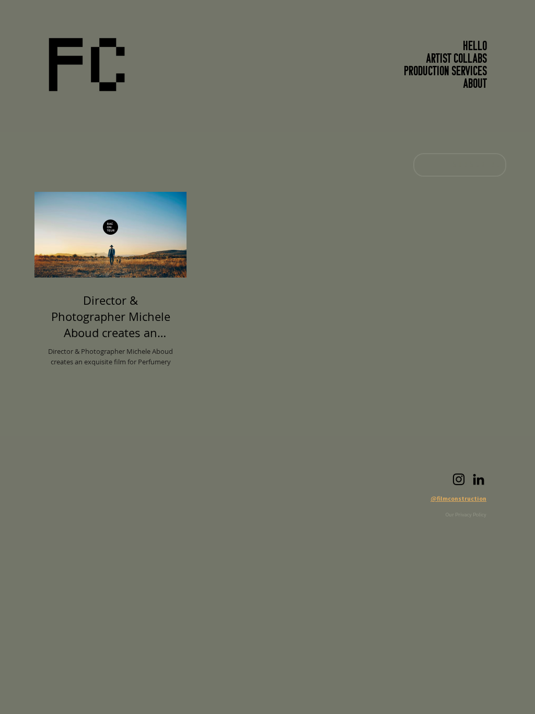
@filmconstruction (458, 498)
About (475, 84)
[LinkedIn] (478, 479)
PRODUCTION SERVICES (445, 72)
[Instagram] (459, 479)
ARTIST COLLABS (456, 59)
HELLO (475, 47)
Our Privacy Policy (466, 514)
